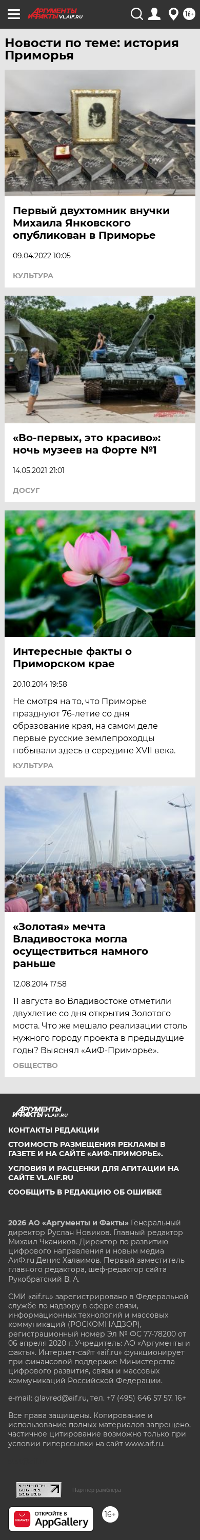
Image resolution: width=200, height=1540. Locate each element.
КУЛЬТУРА (33, 275)
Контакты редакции (53, 1130)
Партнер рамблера (96, 1490)
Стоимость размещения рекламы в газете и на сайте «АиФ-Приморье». (86, 1149)
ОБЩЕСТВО (35, 1065)
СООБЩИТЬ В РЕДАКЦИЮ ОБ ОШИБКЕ (85, 1192)
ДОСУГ (26, 490)
